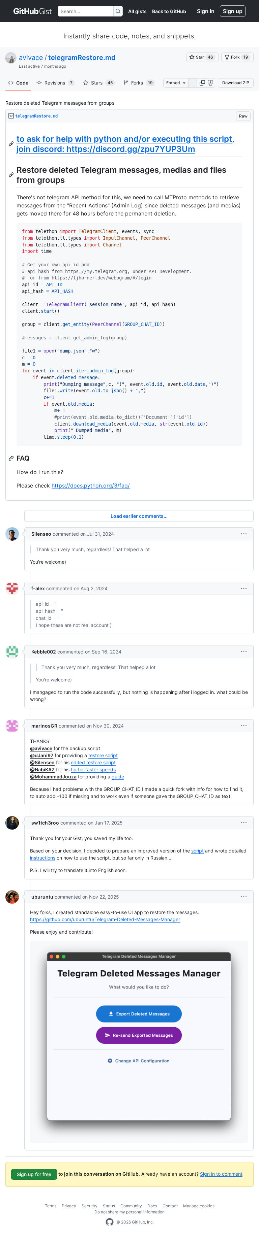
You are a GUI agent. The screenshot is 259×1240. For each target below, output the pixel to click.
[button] (202, 83)
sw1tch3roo (45, 823)
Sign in (205, 11)
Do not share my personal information (129, 1211)
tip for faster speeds (93, 769)
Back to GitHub (169, 11)
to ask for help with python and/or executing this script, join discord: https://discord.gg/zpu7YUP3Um (125, 144)
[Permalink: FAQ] (12, 458)
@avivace (41, 748)
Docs (152, 1205)
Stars (102, 83)
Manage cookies (198, 1205)
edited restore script (93, 762)
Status (109, 1205)
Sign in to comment (221, 1173)
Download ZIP (235, 82)
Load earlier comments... (139, 516)
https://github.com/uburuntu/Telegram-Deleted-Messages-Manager (105, 919)
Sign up (232, 11)
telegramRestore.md (82, 58)
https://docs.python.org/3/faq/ (91, 485)
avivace (31, 58)
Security (89, 1205)
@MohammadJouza (53, 776)
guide (118, 776)
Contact (170, 1205)
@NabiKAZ (42, 769)
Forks (142, 83)
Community (131, 1205)
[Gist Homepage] (32, 11)
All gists (137, 11)
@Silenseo (42, 762)
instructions (42, 858)
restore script (103, 755)
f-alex (38, 588)
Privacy (69, 1205)
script (197, 850)
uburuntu (42, 897)
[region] (129, 312)
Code (22, 83)
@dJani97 (41, 755)
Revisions (59, 83)
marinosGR (44, 726)
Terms (50, 1205)
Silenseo (41, 534)
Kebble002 (43, 652)
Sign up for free (34, 1174)
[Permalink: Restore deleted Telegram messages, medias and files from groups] (12, 174)
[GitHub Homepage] (110, 1222)
